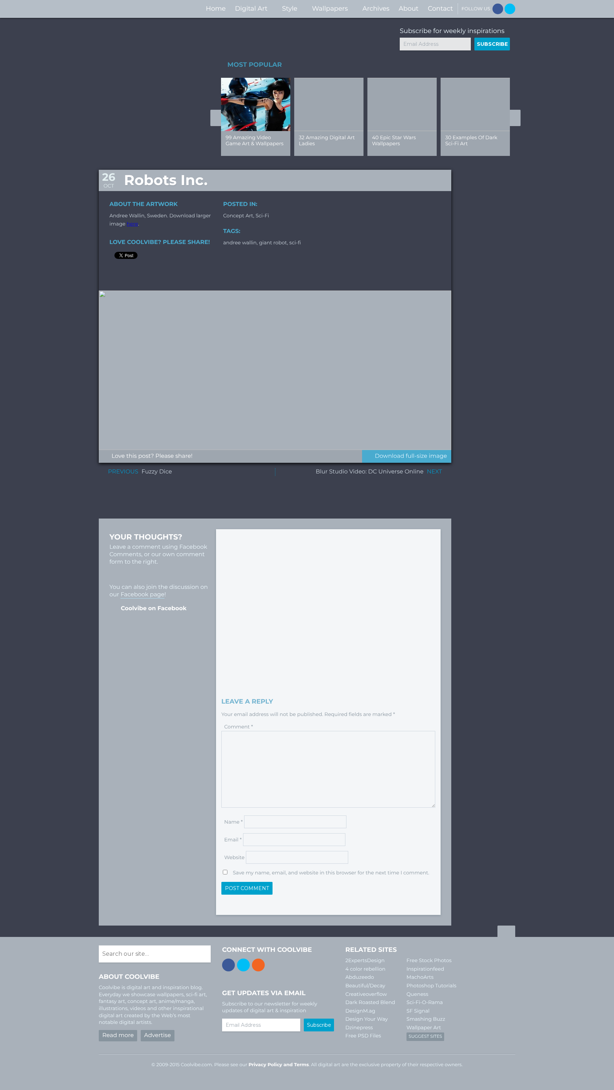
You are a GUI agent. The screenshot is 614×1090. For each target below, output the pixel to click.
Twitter (510, 9)
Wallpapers (330, 8)
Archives (375, 8)
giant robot (273, 242)
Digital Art (251, 8)
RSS (258, 965)
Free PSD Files (363, 1035)
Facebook (497, 9)
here (132, 224)
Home (216, 8)
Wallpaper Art (423, 1027)
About (409, 8)
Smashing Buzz (425, 1019)
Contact (440, 8)
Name (233, 822)
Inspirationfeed (425, 969)
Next (515, 118)
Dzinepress (359, 1027)
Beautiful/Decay (365, 985)
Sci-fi (262, 215)
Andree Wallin (240, 242)
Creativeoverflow (366, 994)
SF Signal (418, 1011)
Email (233, 839)
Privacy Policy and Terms (278, 1065)
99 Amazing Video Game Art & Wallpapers (255, 140)
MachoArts (419, 977)
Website (234, 857)
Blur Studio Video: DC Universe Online (370, 471)
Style (289, 8)
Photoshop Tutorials (431, 985)
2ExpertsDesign (365, 960)
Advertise (157, 1035)
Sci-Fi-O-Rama (424, 1002)
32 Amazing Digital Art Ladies (327, 140)
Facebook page (142, 594)
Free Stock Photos (429, 960)
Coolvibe (136, 8)
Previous (215, 118)
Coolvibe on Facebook (154, 608)
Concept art (238, 215)
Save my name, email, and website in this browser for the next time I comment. (331, 872)
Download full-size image (411, 456)
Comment (238, 726)
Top (506, 932)
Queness (417, 994)
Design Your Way (366, 1019)
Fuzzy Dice (156, 471)
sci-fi (295, 242)
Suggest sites (425, 1036)
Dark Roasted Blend (370, 1002)
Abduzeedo (359, 977)
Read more (118, 1035)
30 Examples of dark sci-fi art (471, 140)
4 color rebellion (365, 969)
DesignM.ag (360, 1011)
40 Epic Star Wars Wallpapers (394, 140)
